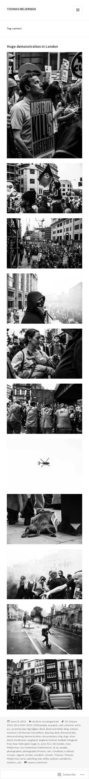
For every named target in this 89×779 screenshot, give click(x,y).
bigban (34, 728)
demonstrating (15, 736)
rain (49, 751)
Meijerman (13, 747)
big (28, 728)
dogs (66, 736)
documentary (49, 736)
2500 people (40, 725)
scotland (69, 751)
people (63, 747)
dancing (49, 732)
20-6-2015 (19, 725)
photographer (14, 751)
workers (11, 762)
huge (33, 743)
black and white (54, 728)
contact (74, 728)
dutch (10, 740)
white (46, 758)
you (19, 762)
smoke (29, 754)
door (72, 736)
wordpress (65, 758)
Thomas (58, 754)
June (43, 743)
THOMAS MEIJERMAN (21, 9)
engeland (32, 740)
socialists (39, 754)
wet (40, 758)
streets (49, 754)
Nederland (31, 747)
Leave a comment (37, 762)
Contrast (12, 732)
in (38, 743)
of (54, 747)
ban (24, 728)
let (54, 743)
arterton (69, 725)
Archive (36, 721)
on (57, 747)
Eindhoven (20, 740)
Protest (41, 751)
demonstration (32, 736)
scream (11, 754)
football (62, 740)
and (61, 725)
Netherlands (45, 747)
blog (66, 728)
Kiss (49, 743)
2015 (29, 725)
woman (54, 758)
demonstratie (68, 732)
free (9, 743)
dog (60, 736)
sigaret (20, 754)
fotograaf (72, 740)
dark (56, 732)
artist (78, 725)
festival (53, 740)
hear (15, 743)
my (22, 747)
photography (29, 751)
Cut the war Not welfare (31, 732)
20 (66, 721)
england (43, 740)
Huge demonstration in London (32, 46)
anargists (53, 725)
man (68, 743)
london (61, 743)
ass (9, 728)
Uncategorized (50, 721)
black (42, 728)
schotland (57, 751)
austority (16, 728)
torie (23, 758)
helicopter (24, 743)
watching (32, 758)
